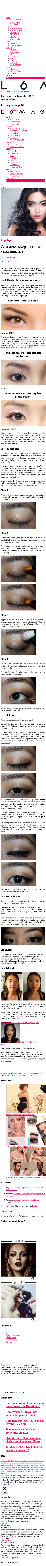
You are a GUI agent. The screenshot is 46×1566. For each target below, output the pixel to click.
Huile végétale (5, 1467)
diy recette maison (33, 1465)
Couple (13, 58)
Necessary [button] (5, 1523)
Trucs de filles (15, 65)
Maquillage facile (8, 1469)
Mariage (13, 56)
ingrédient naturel (6, 1465)
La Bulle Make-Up (29, 1042)
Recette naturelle (19, 1463)
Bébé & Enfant (16, 71)
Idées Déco (14, 52)
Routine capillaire (40, 1469)
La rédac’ (9, 75)
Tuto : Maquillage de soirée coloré (24, 1075)
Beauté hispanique (6, 1463)
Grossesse (14, 69)
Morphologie (15, 22)
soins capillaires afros (22, 1465)
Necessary (7, 1525)
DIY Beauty (14, 35)
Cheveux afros (38, 1463)
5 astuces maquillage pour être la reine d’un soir (23, 1146)
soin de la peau (31, 1469)
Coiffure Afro (25, 1467)
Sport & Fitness (16, 45)
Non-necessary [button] (6, 1540)
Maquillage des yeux (31, 1023)
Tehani (6, 257)
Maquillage (14, 33)
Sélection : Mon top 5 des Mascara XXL (30, 1073)
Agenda (13, 60)
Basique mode (5, 1471)
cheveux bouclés (22, 1471)
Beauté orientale (19, 1461)
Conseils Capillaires (17, 30)
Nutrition (13, 43)
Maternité (13, 73)
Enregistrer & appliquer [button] (9, 1558)
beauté (31, 1467)
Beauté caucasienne (29, 1461)
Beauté (8, 26)
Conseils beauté (16, 28)
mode (13, 1463)
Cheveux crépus (29, 1463)
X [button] (8, 1484)
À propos (9, 1333)
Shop (8, 78)
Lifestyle (9, 48)
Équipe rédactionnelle (14, 1336)
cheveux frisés (13, 1471)
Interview (13, 50)
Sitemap (9, 1342)
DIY (12, 54)
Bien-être (9, 41)
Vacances (13, 63)
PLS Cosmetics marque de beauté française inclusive (25, 1177)
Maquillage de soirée (33, 1471)
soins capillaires (18, 1469)
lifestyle (13, 1465)
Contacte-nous (11, 1338)
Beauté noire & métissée (7, 1461)
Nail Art (13, 37)
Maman (8, 67)
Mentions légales (12, 1340)
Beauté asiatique (17, 1023)
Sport (24, 1469)
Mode (8, 18)
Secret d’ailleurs (16, 39)
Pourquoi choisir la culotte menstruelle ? (20, 1115)
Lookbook (14, 24)
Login (34, 1206)
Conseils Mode (16, 20)
